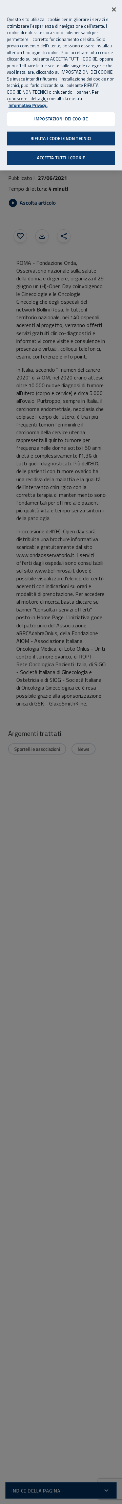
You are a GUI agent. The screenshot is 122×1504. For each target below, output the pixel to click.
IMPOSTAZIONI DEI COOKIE (61, 118)
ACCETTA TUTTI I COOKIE (61, 157)
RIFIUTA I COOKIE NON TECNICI (61, 138)
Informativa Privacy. (27, 105)
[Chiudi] (113, 9)
